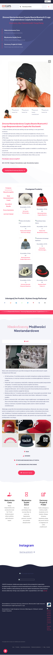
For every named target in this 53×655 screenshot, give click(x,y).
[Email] (45, 303)
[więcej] (45, 590)
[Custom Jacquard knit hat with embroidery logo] (25, 244)
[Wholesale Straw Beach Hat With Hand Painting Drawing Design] (25, 199)
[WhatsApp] (22, 303)
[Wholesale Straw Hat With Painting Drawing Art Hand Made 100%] (42, 239)
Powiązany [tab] (8, 188)
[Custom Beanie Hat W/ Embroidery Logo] (42, 200)
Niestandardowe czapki (20, 163)
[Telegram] (27, 303)
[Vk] (39, 303)
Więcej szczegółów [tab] (8, 192)
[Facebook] (5, 303)
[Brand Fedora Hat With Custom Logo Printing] (42, 271)
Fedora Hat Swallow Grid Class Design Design (25, 232)
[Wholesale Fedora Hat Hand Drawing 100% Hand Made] (25, 271)
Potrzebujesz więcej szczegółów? (11, 159)
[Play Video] (26, 357)
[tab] (8, 214)
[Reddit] (10, 303)
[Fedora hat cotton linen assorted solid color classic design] (42, 222)
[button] (49, 61)
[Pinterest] (33, 303)
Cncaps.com (11, 641)
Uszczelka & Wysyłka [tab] (8, 205)
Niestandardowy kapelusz (33, 163)
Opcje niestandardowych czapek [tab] (8, 198)
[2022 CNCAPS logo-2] (6, 5)
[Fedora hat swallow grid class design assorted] (25, 222)
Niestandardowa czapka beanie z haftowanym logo (42, 215)
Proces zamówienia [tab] (8, 210)
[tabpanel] (26, 396)
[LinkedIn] (16, 303)
